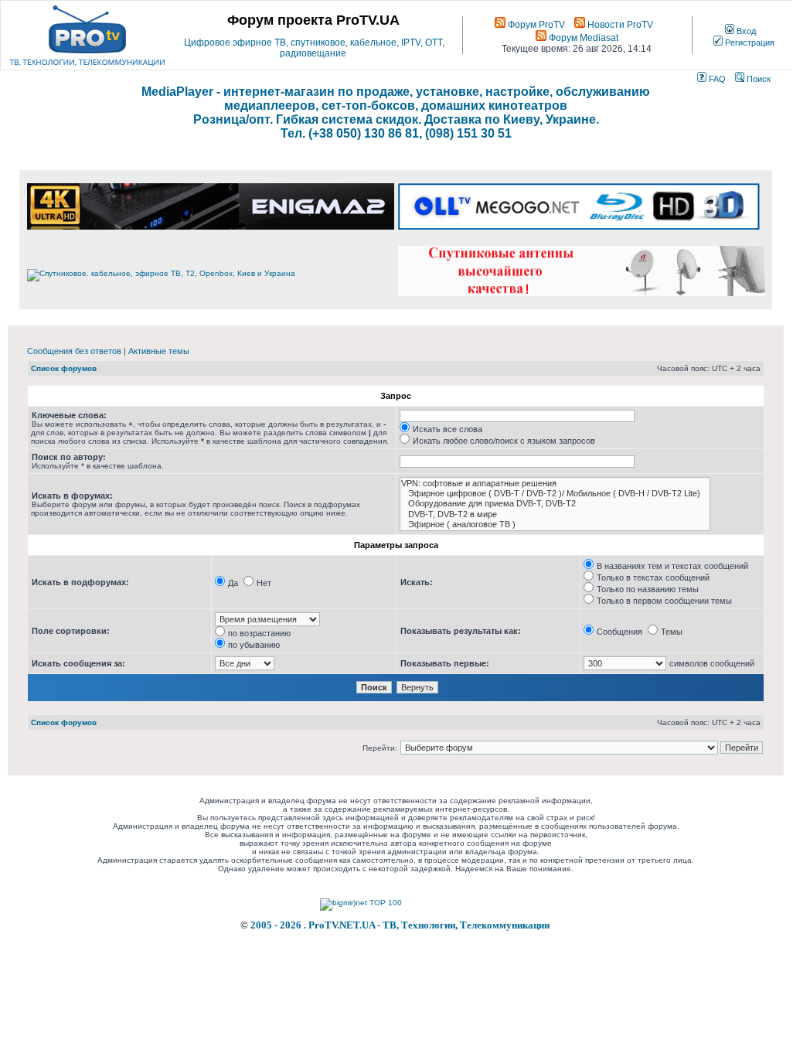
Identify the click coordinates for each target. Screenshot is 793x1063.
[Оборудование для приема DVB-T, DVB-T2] (555, 504)
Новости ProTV (619, 24)
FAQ (716, 78)
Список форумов (64, 368)
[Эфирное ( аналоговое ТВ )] (555, 525)
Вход (745, 31)
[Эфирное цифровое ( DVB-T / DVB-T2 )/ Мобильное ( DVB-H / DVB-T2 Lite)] (555, 494)
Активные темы (158, 351)
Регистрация (748, 42)
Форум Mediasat (582, 37)
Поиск (757, 78)
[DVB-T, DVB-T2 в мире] (555, 514)
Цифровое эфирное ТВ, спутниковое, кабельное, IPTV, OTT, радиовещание (314, 48)
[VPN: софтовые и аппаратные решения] (555, 484)
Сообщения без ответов (74, 351)
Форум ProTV (535, 24)
